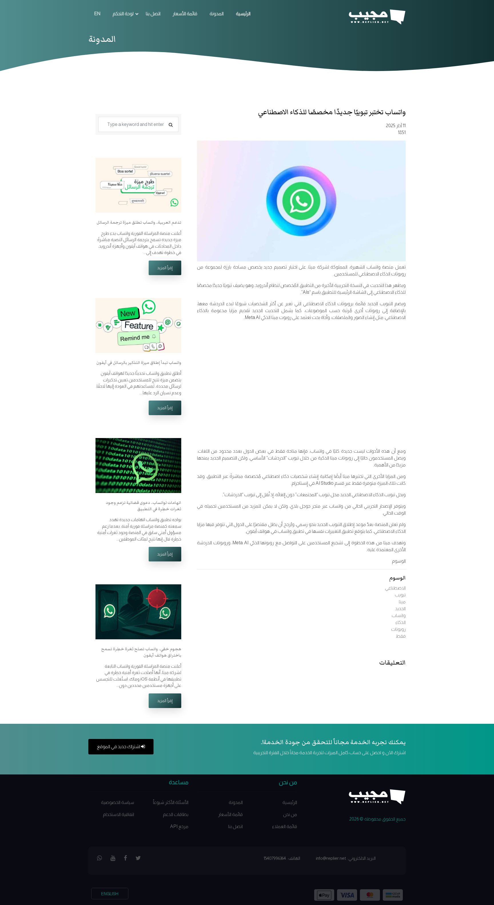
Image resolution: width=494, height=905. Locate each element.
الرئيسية (243, 13)
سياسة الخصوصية (117, 802)
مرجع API (179, 826)
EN (97, 13)
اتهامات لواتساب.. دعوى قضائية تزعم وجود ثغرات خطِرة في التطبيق (143, 506)
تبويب (400, 594)
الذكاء (400, 622)
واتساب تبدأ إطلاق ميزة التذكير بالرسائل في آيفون (138, 363)
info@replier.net (331, 858)
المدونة (217, 13)
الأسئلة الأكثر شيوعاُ (170, 802)
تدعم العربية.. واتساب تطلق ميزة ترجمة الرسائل (139, 222)
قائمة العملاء (284, 826)
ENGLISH (109, 893)
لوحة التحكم (123, 13)
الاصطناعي (395, 587)
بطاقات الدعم (175, 814)
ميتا (402, 601)
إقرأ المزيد (165, 267)
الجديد (400, 608)
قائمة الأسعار (185, 13)
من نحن (290, 814)
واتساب (399, 615)
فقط (401, 636)
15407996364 (275, 858)
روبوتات (398, 629)
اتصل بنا (153, 13)
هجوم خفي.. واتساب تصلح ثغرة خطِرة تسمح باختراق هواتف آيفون (141, 652)
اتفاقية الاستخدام (118, 814)
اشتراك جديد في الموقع (119, 746)
